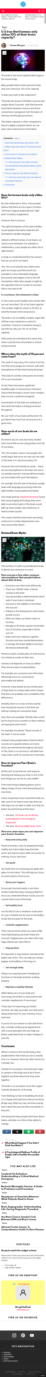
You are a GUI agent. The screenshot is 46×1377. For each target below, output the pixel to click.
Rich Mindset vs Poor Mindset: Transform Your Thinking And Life (11, 17)
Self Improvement (11, 1361)
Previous (1, 18)
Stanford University (29, 497)
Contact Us (30, 1374)
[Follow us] (39, 11)
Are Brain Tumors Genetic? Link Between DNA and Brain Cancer (18, 1218)
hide (16, 138)
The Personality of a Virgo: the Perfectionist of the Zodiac (34, 17)
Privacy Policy (17, 1374)
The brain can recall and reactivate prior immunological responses (22, 819)
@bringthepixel (23, 1310)
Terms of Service (34, 1372)
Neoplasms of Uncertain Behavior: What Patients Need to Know (20, 1198)
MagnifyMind (10, 1372)
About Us (21, 1372)
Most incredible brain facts (28, 826)
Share (4, 29)
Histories (7, 1352)
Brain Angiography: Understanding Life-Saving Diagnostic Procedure (21, 1208)
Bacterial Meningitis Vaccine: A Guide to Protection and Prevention (22, 1187)
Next (45, 18)
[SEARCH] (43, 11)
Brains (4, 1170)
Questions (8, 1354)
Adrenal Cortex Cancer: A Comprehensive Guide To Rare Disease (22, 1228)
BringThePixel (23, 1307)
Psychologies (9, 1357)
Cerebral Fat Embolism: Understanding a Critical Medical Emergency (19, 1176)
